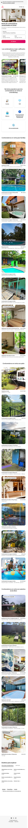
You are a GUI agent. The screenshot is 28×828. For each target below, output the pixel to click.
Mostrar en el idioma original (9, 3)
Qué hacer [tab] (18, 765)
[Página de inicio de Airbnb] (3, 7)
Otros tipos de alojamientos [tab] (7, 765)
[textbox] (7, 37)
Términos (16, 821)
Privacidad (11, 821)
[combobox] (13, 33)
